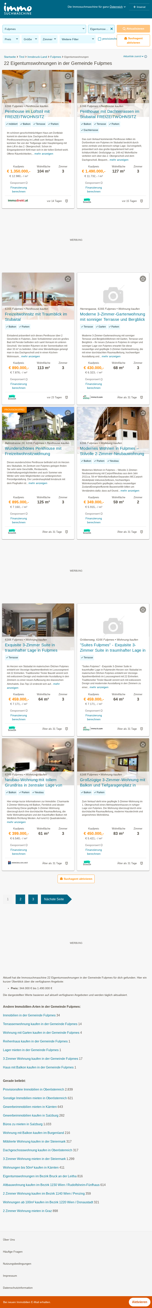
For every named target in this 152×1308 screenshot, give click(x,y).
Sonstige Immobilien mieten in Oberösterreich (35, 1098)
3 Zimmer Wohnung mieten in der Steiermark (34, 1159)
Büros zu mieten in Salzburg (23, 1124)
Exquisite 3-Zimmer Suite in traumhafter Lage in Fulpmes (31, 647)
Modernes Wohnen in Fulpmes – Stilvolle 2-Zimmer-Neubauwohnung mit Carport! (112, 451)
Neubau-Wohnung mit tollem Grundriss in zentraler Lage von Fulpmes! (33, 783)
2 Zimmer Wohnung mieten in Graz (27, 1211)
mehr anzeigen (43, 153)
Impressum (10, 1275)
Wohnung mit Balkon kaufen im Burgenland (33, 1132)
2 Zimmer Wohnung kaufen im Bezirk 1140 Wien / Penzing (44, 1193)
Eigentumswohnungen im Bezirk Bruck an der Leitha (40, 1176)
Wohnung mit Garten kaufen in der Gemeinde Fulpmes (41, 1032)
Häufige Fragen (13, 1251)
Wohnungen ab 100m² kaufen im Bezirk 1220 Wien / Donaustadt (48, 1202)
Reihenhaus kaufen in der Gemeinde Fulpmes (35, 1041)
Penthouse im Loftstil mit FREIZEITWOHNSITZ (27, 114)
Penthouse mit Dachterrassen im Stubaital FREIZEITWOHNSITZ (109, 114)
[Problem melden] (66, 201)
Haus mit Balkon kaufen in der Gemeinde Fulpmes (38, 1067)
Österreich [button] (116, 6)
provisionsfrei (110, 38)
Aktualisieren (135, 28)
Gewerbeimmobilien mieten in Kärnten (30, 1106)
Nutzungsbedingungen (17, 1263)
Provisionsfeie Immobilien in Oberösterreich (33, 1089)
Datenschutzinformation (18, 1287)
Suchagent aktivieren (135, 40)
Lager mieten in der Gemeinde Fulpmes (31, 1050)
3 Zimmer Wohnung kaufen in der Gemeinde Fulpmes (40, 1058)
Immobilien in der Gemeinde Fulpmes (29, 1015)
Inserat (141, 6)
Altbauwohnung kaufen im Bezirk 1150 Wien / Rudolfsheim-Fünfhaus (51, 1185)
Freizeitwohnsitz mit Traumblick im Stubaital (36, 317)
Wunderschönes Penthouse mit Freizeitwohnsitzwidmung (33, 451)
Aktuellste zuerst (132, 56)
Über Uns (9, 1239)
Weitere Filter (70, 39)
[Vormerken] (68, 76)
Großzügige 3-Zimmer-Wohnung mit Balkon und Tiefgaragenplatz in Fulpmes (112, 783)
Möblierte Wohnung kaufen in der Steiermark (34, 1141)
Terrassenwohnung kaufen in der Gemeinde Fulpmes (40, 1024)
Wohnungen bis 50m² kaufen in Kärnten (31, 1167)
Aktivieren (139, 1302)
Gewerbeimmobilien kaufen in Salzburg (30, 1115)
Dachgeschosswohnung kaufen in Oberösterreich (37, 1150)
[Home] (18, 9)
